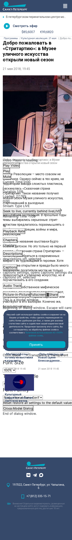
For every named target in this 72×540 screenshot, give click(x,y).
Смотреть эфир (25, 26)
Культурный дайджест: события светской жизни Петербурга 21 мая (19, 397)
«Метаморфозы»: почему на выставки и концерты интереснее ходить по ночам (19, 357)
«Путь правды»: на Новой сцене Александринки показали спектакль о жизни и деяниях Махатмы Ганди (52, 357)
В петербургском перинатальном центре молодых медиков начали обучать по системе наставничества (37, 16)
